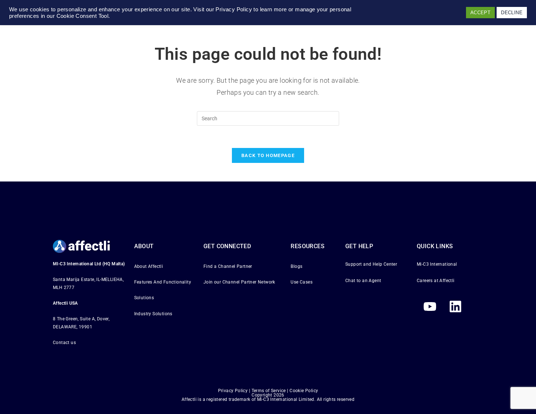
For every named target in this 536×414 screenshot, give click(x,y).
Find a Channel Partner (227, 266)
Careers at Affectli (436, 280)
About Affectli (148, 266)
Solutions (144, 297)
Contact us (64, 342)
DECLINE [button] (512, 12)
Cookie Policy (304, 390)
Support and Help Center (371, 264)
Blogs (296, 266)
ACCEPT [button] (480, 12)
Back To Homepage (268, 155)
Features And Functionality (162, 282)
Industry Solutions (153, 313)
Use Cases (301, 282)
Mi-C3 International (437, 264)
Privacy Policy (233, 390)
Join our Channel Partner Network (239, 282)
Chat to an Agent (363, 280)
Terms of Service (269, 390)
